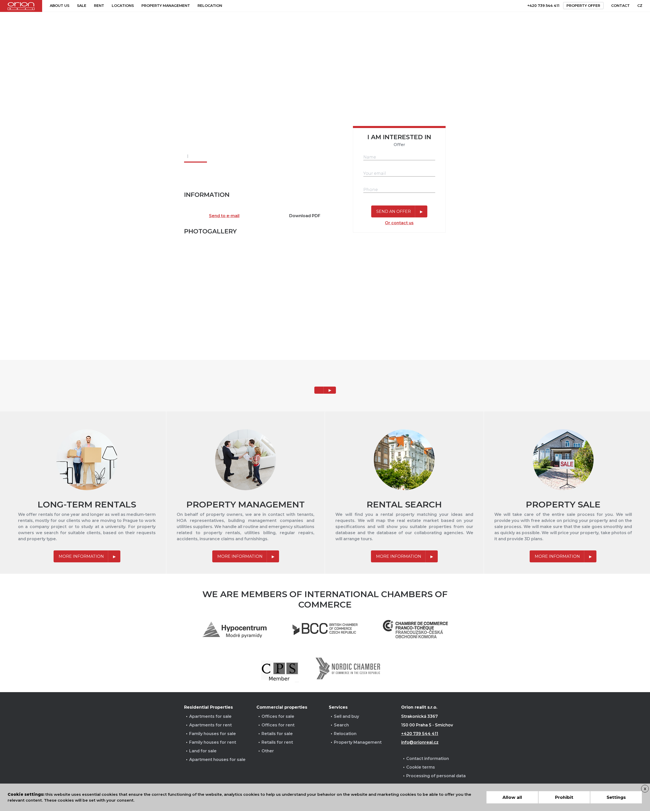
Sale (81, 5)
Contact (620, 5)
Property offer (583, 5)
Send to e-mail (224, 215)
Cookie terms (420, 767)
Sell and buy (346, 716)
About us (59, 5)
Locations (123, 5)
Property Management (358, 742)
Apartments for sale (210, 716)
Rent (99, 5)
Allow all (512, 797)
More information (81, 556)
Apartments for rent (210, 725)
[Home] (21, 6)
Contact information (427, 758)
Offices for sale (278, 716)
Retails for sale (277, 733)
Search (341, 725)
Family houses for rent (212, 742)
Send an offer (393, 211)
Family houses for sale (212, 733)
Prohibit (564, 797)
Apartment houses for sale (217, 759)
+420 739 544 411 (543, 5)
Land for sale (203, 751)
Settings (616, 797)
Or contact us (399, 222)
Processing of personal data (436, 775)
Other (268, 751)
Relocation (210, 5)
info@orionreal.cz (419, 742)
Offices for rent (278, 725)
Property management (165, 5)
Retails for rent (277, 742)
